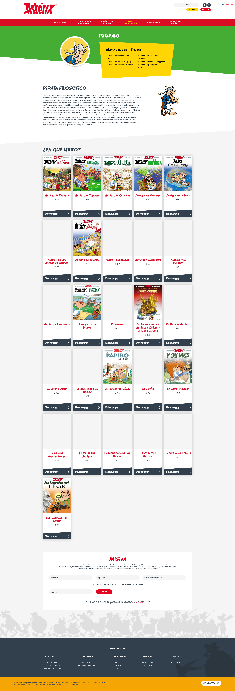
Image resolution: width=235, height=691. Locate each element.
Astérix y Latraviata (57, 324)
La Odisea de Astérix (87, 455)
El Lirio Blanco (57, 388)
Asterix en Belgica (57, 195)
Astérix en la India (178, 195)
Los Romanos (116, 665)
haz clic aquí (140, 603)
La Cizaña (148, 388)
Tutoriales (174, 662)
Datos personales (71, 682)
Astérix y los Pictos (87, 326)
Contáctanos (211, 683)
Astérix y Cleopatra (148, 260)
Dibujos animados (83, 662)
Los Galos (115, 662)
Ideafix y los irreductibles (52, 668)
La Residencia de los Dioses (117, 455)
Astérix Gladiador (87, 260)
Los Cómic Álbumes (50, 662)
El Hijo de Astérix (178, 324)
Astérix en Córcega (117, 195)
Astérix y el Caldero (178, 261)
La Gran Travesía (178, 388)
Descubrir (51, 214)
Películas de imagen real (86, 665)
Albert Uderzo (147, 665)
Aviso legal (18, 682)
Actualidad (174, 657)
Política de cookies (88, 682)
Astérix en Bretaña (87, 195)
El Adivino (117, 324)
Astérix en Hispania (147, 195)
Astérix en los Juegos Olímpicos (57, 261)
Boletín (205, 9)
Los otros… (115, 668)
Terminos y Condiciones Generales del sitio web (43, 682)
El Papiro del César (117, 388)
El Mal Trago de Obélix (87, 390)
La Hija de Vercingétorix (57, 455)
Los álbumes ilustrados (51, 665)
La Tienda (192, 9)
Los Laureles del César (57, 519)
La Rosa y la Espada (148, 455)
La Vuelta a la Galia (178, 453)
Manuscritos (102, 682)
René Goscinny (147, 662)
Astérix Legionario (117, 260)
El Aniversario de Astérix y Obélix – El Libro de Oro (148, 328)
